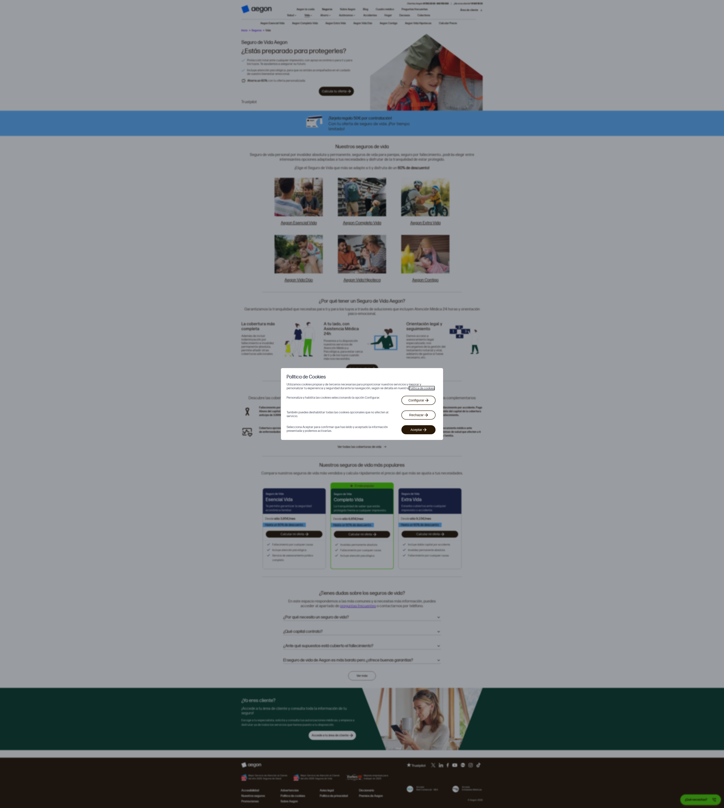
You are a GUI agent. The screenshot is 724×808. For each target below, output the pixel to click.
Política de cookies (421, 388)
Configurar (416, 400)
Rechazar (416, 415)
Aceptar (416, 430)
